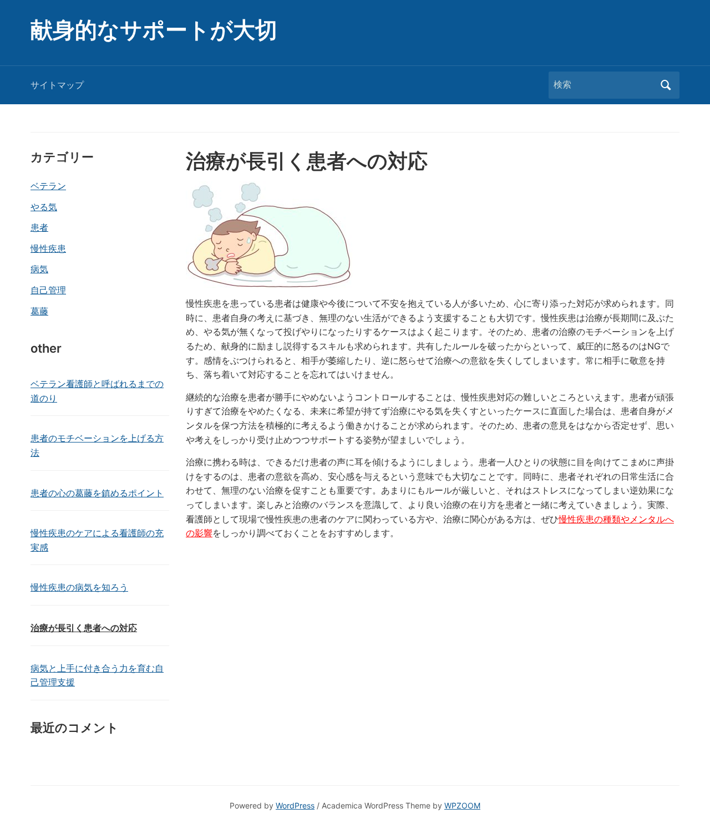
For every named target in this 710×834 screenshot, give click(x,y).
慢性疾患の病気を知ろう (79, 587)
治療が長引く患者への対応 (84, 627)
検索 (665, 85)
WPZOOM (462, 805)
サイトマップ (57, 84)
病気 (39, 268)
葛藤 (39, 311)
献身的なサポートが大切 (154, 29)
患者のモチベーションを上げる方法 (97, 445)
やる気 (44, 206)
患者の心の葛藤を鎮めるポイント (97, 493)
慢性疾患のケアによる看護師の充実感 (97, 540)
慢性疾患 (48, 248)
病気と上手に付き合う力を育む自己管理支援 (97, 675)
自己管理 (48, 290)
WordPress (295, 805)
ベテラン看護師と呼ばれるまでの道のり (97, 391)
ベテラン (48, 185)
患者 (39, 227)
